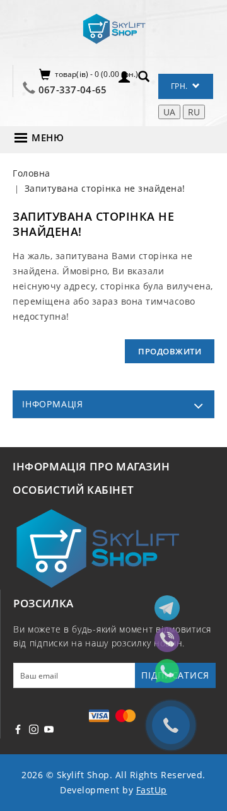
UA (169, 112)
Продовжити (169, 351)
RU (194, 112)
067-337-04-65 (72, 89)
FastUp (151, 790)
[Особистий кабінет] (125, 75)
